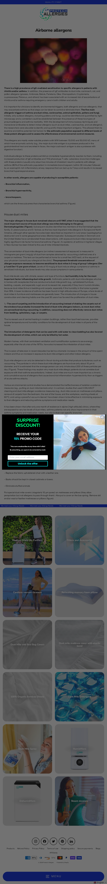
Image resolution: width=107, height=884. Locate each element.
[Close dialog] (102, 417)
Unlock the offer (28, 463)
